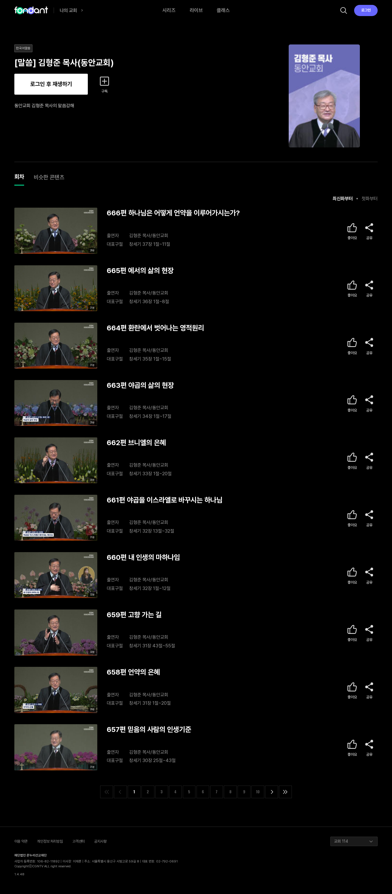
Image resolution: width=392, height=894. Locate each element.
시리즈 (168, 10)
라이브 (196, 10)
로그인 (366, 10)
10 (258, 791)
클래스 (223, 10)
